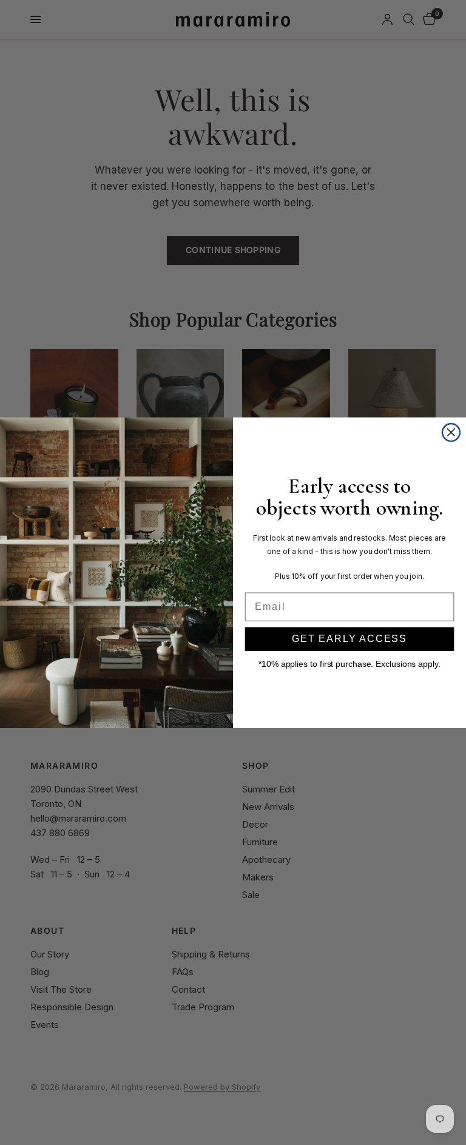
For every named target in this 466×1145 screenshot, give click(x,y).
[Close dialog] (451, 432)
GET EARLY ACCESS (349, 638)
